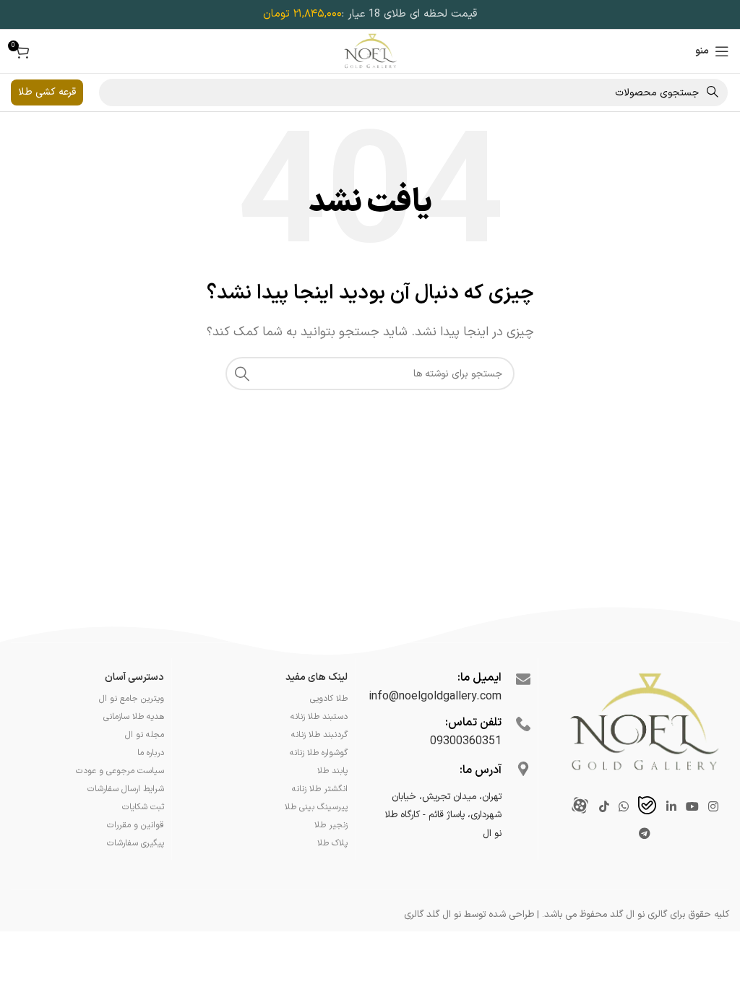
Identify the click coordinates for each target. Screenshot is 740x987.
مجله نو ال (144, 734)
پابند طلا (332, 770)
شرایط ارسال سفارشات (125, 789)
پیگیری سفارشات (135, 843)
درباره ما (150, 752)
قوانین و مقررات (135, 825)
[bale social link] (647, 807)
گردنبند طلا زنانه (319, 734)
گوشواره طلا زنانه (319, 752)
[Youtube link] (692, 807)
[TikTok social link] (604, 807)
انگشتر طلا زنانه (320, 789)
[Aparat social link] (580, 807)
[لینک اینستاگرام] (713, 807)
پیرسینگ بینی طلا (316, 807)
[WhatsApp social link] (623, 807)
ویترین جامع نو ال (131, 698)
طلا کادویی (329, 698)
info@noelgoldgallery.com (435, 696)
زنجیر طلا (331, 825)
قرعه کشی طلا (47, 92)
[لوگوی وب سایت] (370, 50)
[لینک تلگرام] (644, 834)
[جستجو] (242, 373)
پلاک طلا (332, 843)
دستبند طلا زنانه (319, 716)
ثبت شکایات (143, 807)
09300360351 (466, 741)
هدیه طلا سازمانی (133, 716)
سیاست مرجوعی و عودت (120, 770)
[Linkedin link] (671, 807)
